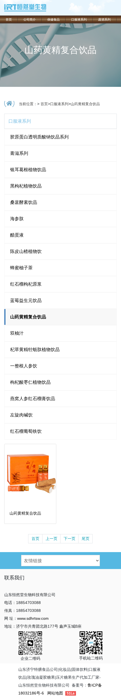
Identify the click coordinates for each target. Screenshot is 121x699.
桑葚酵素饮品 (23, 202)
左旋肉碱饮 (21, 415)
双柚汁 (17, 333)
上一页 (51, 538)
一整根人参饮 (23, 365)
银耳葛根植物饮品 (28, 169)
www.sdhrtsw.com (33, 618)
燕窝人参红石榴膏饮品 (32, 398)
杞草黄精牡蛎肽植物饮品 (35, 349)
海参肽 (17, 218)
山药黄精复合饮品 (85, 104)
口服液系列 (79, 19)
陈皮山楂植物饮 (26, 251)
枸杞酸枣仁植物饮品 (30, 382)
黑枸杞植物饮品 (26, 186)
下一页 (69, 538)
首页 (9, 19)
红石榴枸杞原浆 (26, 284)
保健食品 (53, 19)
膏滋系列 (19, 153)
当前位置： (28, 104)
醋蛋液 (17, 235)
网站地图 (55, 693)
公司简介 (29, 19)
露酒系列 (104, 19)
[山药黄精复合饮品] (30, 475)
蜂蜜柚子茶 (21, 267)
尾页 (85, 538)
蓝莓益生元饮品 (26, 300)
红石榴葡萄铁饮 (26, 431)
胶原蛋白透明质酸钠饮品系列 (39, 136)
